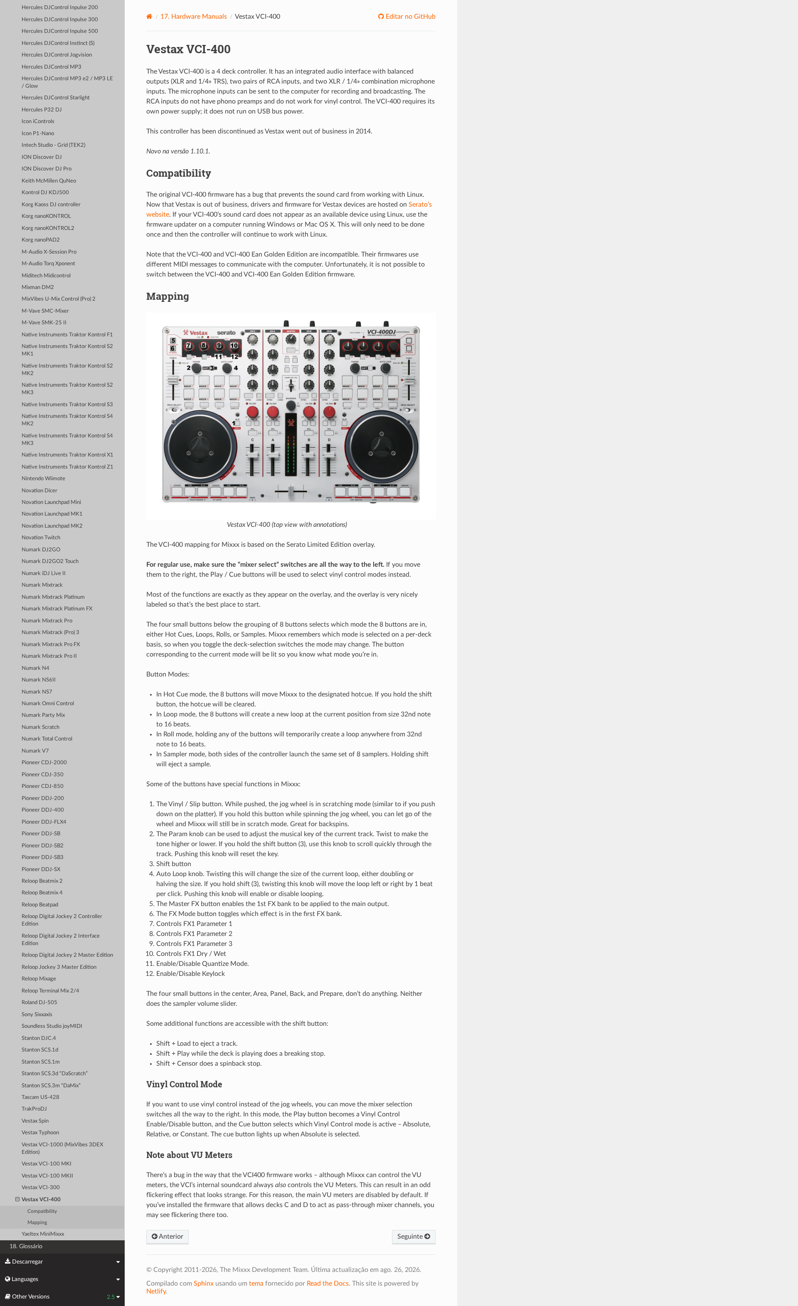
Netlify (156, 1291)
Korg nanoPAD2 (41, 240)
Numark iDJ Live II (44, 573)
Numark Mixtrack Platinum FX (57, 609)
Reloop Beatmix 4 (42, 893)
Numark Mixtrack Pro (47, 621)
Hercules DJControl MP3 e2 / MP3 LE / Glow (67, 82)
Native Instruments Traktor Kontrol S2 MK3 (67, 389)
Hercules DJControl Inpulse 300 (60, 19)
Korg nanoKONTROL (46, 216)
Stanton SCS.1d (40, 1050)
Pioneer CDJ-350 (43, 775)
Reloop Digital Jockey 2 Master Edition (67, 955)
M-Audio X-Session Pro (49, 252)
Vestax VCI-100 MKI (46, 1164)
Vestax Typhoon (40, 1133)
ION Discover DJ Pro (46, 169)
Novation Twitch (41, 538)
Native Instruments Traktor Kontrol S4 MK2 (67, 420)
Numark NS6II (39, 680)
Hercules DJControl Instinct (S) (58, 43)
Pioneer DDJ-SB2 (43, 846)
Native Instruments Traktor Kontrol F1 (67, 335)
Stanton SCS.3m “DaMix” (51, 1086)
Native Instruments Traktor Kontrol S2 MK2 (67, 369)
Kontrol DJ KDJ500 (45, 192)
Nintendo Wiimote (43, 478)
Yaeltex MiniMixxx (43, 1234)
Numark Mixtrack (42, 585)
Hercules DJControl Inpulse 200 (60, 7)
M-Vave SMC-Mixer (45, 311)
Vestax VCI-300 (41, 1187)
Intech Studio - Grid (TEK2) (53, 145)
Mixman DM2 (38, 287)
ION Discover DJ (42, 157)
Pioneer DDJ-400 (43, 810)
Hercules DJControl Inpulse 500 (60, 31)
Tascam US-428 (40, 1097)
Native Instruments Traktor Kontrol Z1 (67, 467)
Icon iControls (38, 121)
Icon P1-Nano (38, 133)
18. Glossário (26, 1246)
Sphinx (204, 1283)
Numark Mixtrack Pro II (49, 656)
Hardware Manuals (193, 16)
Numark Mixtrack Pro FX (51, 644)
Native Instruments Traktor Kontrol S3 (67, 404)
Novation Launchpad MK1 (52, 514)
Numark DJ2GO (41, 550)
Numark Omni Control (48, 703)
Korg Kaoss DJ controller (51, 204)
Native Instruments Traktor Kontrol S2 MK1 (67, 350)
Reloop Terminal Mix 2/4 (50, 991)
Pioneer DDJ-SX (41, 869)
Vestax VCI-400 (41, 1199)
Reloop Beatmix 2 (42, 881)
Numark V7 (35, 751)
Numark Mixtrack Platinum (53, 597)
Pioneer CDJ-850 (43, 786)
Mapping (37, 1222)
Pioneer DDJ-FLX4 (44, 822)
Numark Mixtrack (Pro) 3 (50, 632)
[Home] (149, 16)
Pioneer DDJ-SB (41, 834)
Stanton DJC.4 (39, 1038)
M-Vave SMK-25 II (44, 323)
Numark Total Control (47, 739)
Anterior (170, 1236)
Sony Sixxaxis (37, 1014)
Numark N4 (35, 668)
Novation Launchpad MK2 (52, 526)
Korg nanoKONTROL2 (48, 228)
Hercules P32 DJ (42, 110)
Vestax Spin (35, 1121)
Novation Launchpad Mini (51, 502)
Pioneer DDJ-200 (43, 798)
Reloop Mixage (39, 979)
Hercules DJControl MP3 (51, 67)
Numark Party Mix (43, 715)
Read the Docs (328, 1283)
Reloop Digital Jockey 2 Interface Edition (61, 939)
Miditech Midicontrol (46, 276)
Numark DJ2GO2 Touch (50, 561)
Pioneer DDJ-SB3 (43, 857)
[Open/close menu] (17, 1200)
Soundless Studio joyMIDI (52, 1026)
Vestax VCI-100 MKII (47, 1176)
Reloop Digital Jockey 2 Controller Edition (62, 920)
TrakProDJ (34, 1109)
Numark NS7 (37, 692)
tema (256, 1283)
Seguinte (410, 1236)
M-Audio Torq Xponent (48, 264)
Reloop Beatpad (40, 905)
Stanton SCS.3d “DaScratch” (55, 1073)
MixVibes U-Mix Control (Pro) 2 (59, 299)
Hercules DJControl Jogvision (57, 55)
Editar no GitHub (410, 16)
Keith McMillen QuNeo (49, 181)
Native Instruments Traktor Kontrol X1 (67, 455)
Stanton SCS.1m (41, 1062)
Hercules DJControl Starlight (56, 98)
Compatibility (42, 1211)
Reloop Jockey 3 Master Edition (59, 967)
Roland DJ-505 (39, 1002)
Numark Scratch (40, 727)
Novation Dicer (39, 491)
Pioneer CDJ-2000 (44, 762)
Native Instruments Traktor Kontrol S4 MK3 (67, 439)
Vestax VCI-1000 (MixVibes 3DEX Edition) (62, 1148)
